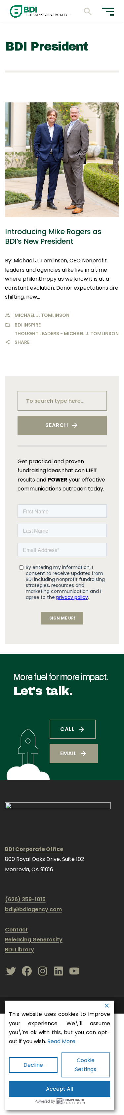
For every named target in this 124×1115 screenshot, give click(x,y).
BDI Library (19, 949)
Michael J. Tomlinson (42, 315)
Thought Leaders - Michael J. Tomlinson (67, 333)
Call (67, 729)
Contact (16, 929)
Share (22, 342)
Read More (61, 1041)
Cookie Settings (85, 1064)
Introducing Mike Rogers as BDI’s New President (53, 236)
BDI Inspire (28, 325)
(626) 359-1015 (25, 899)
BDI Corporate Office (34, 849)
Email (68, 753)
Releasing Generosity (33, 939)
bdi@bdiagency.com (33, 909)
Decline (33, 1065)
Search (56, 425)
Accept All (59, 1089)
